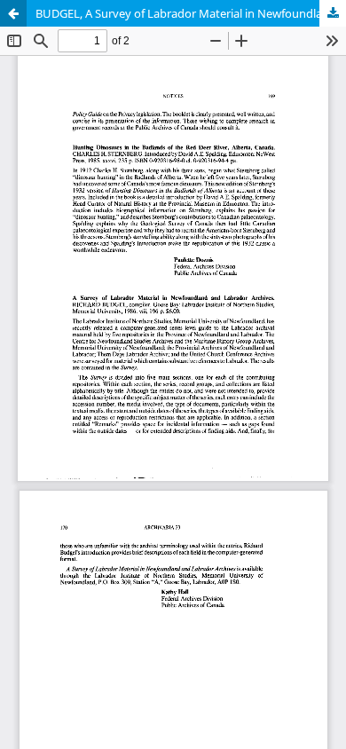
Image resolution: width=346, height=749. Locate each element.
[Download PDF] (332, 13)
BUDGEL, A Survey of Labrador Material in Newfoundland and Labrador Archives (190, 13)
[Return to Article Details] (13, 13)
